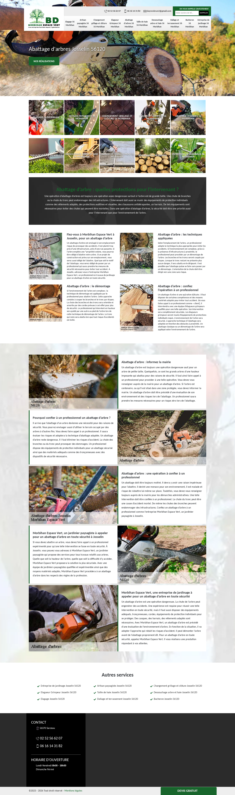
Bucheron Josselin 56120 (166, 699)
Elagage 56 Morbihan (69, 23)
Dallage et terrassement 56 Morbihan (174, 23)
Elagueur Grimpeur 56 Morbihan (115, 23)
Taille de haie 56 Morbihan (142, 23)
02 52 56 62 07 (114, 11)
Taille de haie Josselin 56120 (112, 692)
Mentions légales (73, 791)
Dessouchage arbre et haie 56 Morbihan (157, 23)
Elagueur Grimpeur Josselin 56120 (58, 692)
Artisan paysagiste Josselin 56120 (114, 686)
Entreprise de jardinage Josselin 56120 (61, 686)
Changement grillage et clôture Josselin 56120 (178, 686)
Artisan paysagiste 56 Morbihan (83, 23)
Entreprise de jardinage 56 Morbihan (203, 23)
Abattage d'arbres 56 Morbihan (129, 23)
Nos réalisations (44, 61)
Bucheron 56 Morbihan (189, 23)
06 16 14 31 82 (133, 11)
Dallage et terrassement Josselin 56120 (117, 699)
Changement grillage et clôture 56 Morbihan (99, 23)
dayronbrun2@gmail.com (159, 11)
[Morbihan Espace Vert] (44, 18)
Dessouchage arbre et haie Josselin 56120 (175, 692)
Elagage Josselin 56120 (53, 699)
